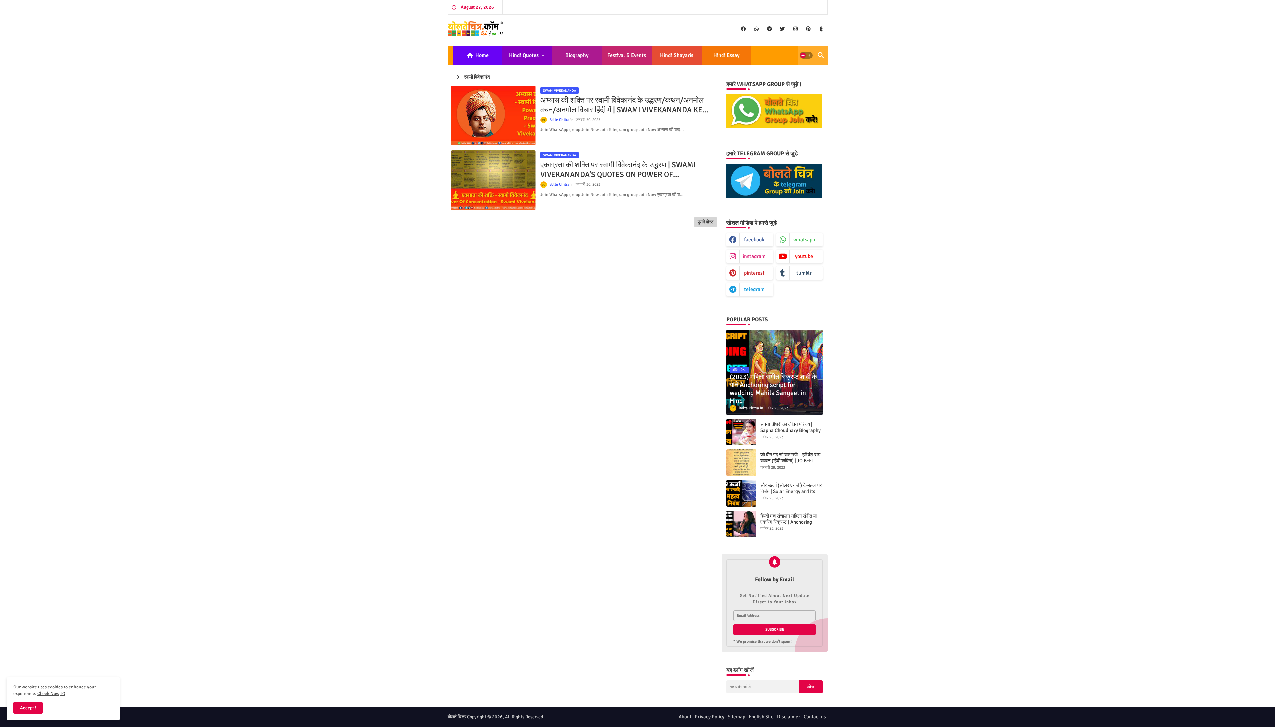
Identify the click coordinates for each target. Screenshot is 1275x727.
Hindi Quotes (524, 55)
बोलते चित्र (457, 717)
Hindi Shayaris (676, 55)
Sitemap (736, 717)
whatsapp (804, 239)
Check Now (48, 693)
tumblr (804, 273)
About (685, 717)
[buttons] (743, 29)
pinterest (754, 273)
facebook (754, 239)
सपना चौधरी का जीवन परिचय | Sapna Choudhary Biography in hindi (790, 430)
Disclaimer (788, 717)
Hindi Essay (726, 55)
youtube (804, 256)
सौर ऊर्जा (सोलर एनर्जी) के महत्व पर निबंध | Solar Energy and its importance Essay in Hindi (791, 491)
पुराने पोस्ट (705, 222)
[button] (806, 55)
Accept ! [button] (28, 708)
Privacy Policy (709, 717)
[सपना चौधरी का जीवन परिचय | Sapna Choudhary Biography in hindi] (741, 432)
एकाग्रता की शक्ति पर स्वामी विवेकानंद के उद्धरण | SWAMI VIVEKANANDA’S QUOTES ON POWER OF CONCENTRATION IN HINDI (618, 170)
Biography (577, 55)
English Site (761, 717)
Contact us (815, 717)
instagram (754, 256)
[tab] (477, 55)
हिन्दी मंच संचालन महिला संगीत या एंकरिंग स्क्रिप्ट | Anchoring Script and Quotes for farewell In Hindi (788, 525)
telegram (754, 289)
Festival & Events (626, 55)
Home (477, 56)
